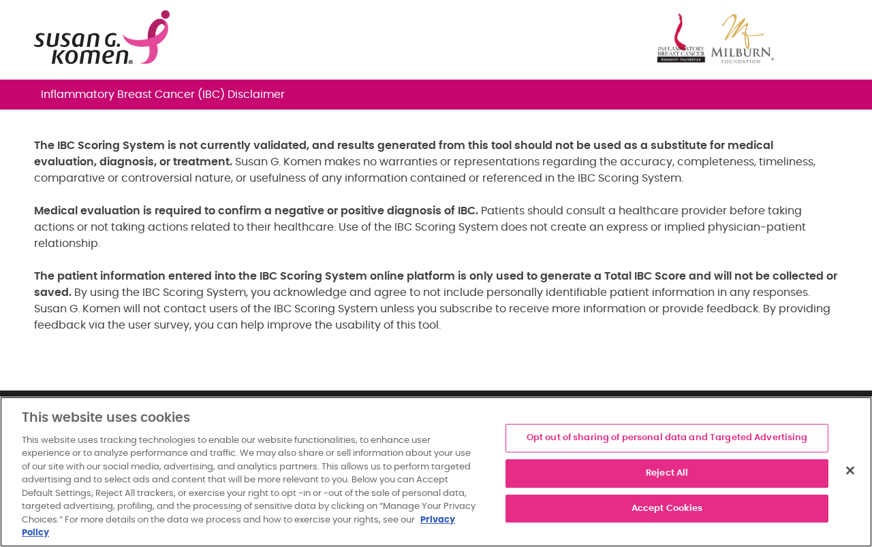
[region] (436, 472)
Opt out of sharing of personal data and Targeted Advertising (667, 438)
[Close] (850, 471)
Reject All (667, 473)
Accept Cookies (667, 508)
